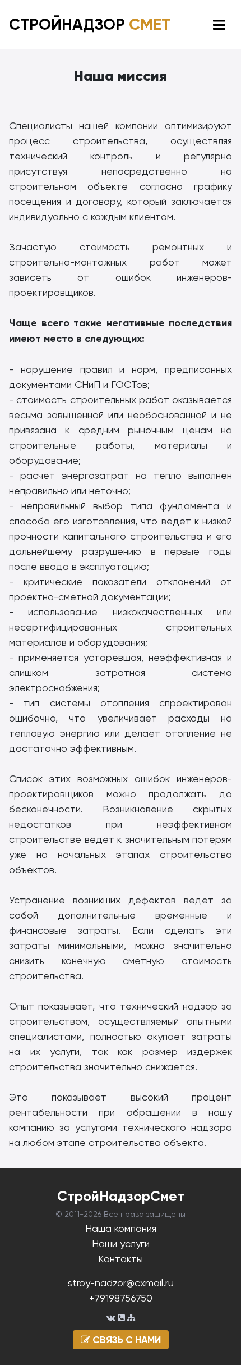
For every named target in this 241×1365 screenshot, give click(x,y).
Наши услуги (121, 1243)
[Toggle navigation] (219, 25)
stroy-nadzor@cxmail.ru (121, 1283)
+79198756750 (120, 1298)
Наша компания (120, 1228)
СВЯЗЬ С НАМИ (125, 1339)
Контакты (120, 1258)
